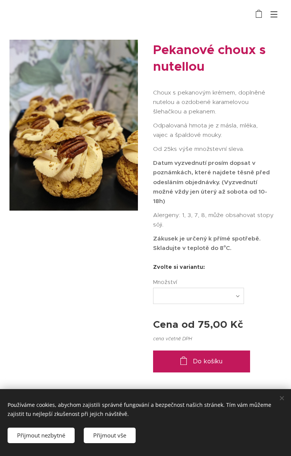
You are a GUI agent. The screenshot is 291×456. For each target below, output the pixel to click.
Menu (274, 14)
